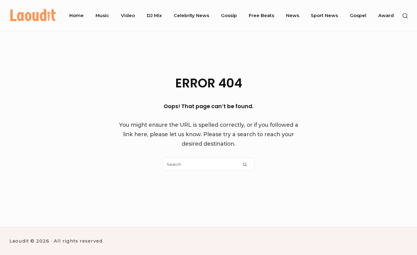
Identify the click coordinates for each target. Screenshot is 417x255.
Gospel (358, 15)
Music (102, 15)
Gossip (229, 15)
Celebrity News (191, 15)
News (292, 15)
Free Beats (261, 15)
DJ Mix (154, 15)
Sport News (324, 15)
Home (76, 15)
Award (386, 15)
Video (128, 15)
